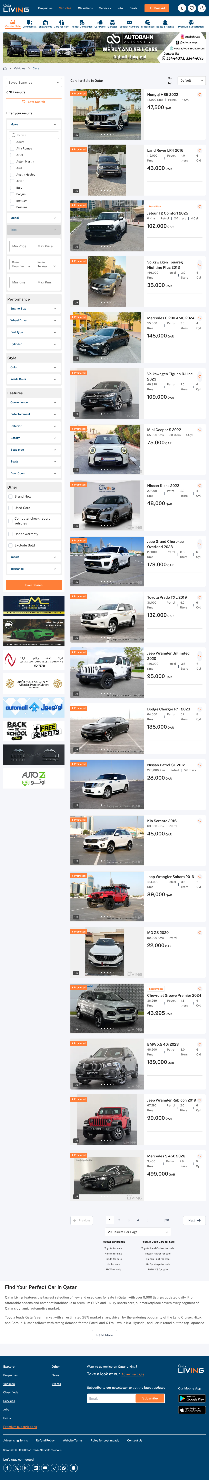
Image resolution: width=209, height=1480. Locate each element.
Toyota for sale (113, 1248)
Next (191, 1220)
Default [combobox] (185, 80)
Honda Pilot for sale (158, 1259)
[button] (16, 8)
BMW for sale (113, 1269)
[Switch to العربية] (182, 8)
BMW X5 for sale (158, 1269)
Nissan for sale (113, 1253)
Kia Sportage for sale (158, 1264)
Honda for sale (113, 1259)
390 (166, 1220)
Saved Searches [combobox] (20, 82)
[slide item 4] (110, 134)
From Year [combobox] (19, 266)
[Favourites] (192, 8)
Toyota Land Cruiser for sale (157, 1248)
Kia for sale (113, 1264)
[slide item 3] (107, 134)
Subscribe (150, 1398)
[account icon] (202, 8)
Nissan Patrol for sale (158, 1253)
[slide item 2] (104, 134)
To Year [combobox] (43, 266)
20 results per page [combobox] (123, 1232)
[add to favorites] (199, 94)
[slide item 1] (101, 134)
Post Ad (159, 8)
